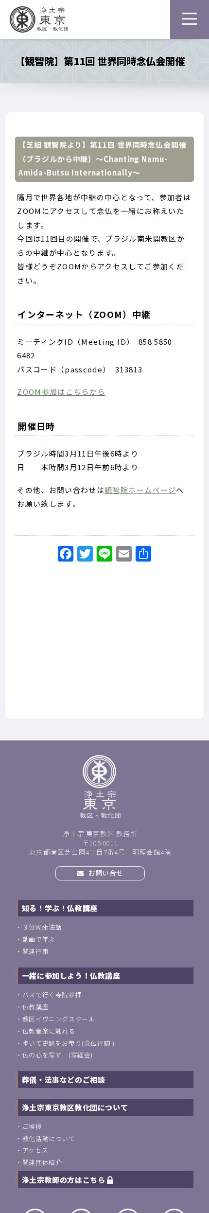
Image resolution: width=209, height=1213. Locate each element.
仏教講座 (35, 1006)
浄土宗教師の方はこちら (64, 1180)
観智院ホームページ (140, 490)
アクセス (35, 1150)
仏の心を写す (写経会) (57, 1054)
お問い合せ (105, 873)
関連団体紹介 (42, 1162)
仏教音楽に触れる (48, 1031)
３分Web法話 (42, 927)
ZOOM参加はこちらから (61, 392)
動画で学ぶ (38, 939)
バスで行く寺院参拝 (52, 994)
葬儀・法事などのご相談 (63, 1079)
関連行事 (35, 951)
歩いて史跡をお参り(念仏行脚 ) (68, 1043)
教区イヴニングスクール (58, 1018)
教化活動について (48, 1138)
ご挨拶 (32, 1126)
